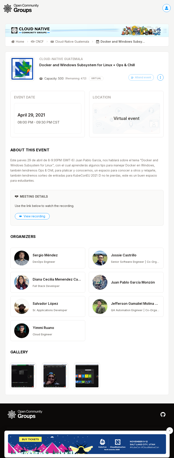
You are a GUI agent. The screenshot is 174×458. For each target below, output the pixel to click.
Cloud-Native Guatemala (61, 59)
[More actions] (160, 77)
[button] (47, 258)
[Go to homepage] (23, 8)
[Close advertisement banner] (169, 430)
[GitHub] (163, 414)
